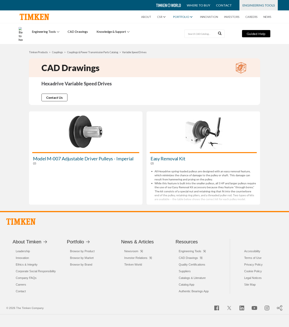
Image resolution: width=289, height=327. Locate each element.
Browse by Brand (81, 264)
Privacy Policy (253, 264)
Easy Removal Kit (168, 158)
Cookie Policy (253, 271)
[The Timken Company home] (21, 221)
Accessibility (252, 251)
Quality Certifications (192, 264)
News (267, 17)
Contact (224, 5)
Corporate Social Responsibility (36, 271)
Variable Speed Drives (134, 52)
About (146, 17)
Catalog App (186, 284)
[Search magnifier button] (220, 34)
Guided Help (256, 34)
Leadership (23, 251)
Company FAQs (26, 278)
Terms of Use (252, 257)
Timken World (133, 264)
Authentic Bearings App (194, 291)
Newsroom (131, 251)
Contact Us (54, 97)
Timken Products (38, 52)
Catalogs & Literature (192, 278)
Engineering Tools (258, 5)
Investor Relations (135, 257)
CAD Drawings (78, 31)
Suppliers (185, 271)
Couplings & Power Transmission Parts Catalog (92, 52)
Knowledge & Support (111, 31)
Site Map (250, 284)
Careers (251, 17)
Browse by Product (82, 251)
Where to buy (198, 5)
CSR (159, 17)
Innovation (209, 17)
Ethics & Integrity (27, 264)
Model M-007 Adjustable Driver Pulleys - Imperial (83, 158)
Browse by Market (82, 257)
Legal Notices (253, 278)
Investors (231, 17)
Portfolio (181, 17)
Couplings (57, 52)
